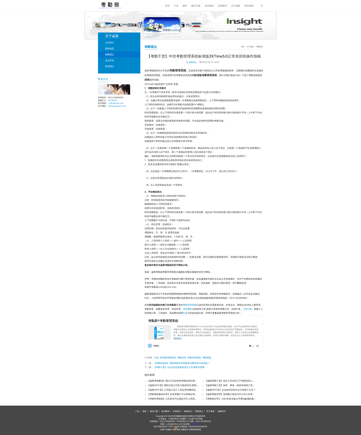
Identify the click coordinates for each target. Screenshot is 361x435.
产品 (176, 5)
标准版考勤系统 (168, 357)
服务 (185, 5)
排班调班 (187, 309)
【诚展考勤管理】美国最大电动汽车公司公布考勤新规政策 (230, 394)
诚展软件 (222, 411)
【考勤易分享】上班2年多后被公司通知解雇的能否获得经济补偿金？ (230, 398)
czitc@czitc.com (116, 103)
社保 (185, 312)
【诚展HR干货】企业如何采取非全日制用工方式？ (230, 389)
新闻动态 (109, 48)
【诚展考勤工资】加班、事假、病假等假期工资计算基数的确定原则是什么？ (230, 385)
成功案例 (209, 5)
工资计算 (247, 309)
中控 (156, 357)
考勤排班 (181, 357)
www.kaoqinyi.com (117, 106)
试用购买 (222, 5)
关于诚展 (235, 5)
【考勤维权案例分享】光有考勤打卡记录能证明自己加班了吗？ (172, 394)
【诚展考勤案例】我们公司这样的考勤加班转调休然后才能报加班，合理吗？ (172, 380)
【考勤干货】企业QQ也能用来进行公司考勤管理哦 (179, 367)
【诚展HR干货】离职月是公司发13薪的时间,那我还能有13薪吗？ (172, 385)
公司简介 (109, 42)
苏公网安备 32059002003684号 (192, 426)
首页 (167, 5)
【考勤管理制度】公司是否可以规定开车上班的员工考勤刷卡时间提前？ (172, 398)
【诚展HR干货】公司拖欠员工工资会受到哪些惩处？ (172, 389)
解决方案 (195, 5)
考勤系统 (206, 357)
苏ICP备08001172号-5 (164, 426)
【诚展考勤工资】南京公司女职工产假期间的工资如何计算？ (230, 380)
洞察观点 (193, 62)
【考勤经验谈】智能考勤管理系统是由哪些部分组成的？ (182, 363)
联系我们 (109, 66)
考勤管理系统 (189, 304)
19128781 (112, 100)
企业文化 (109, 60)
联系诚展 (248, 5)
